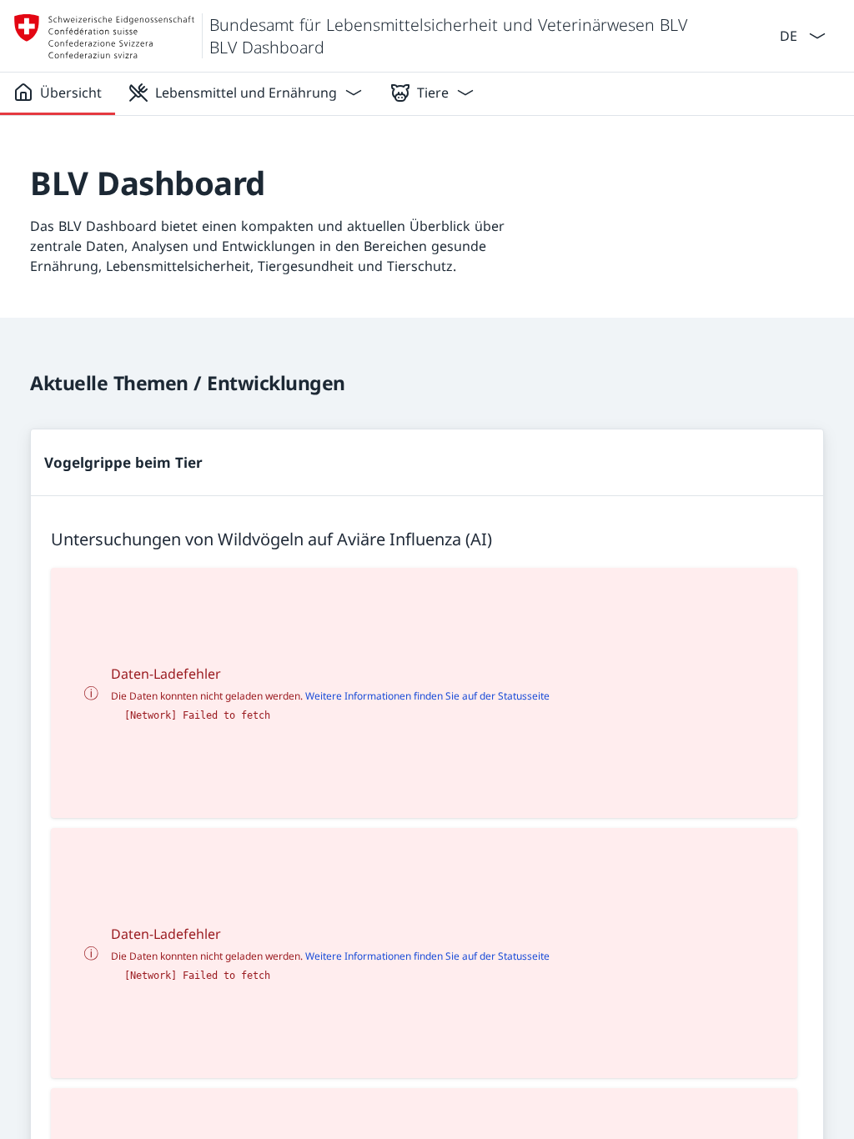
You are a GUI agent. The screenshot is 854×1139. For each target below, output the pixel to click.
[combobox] (786, 34)
